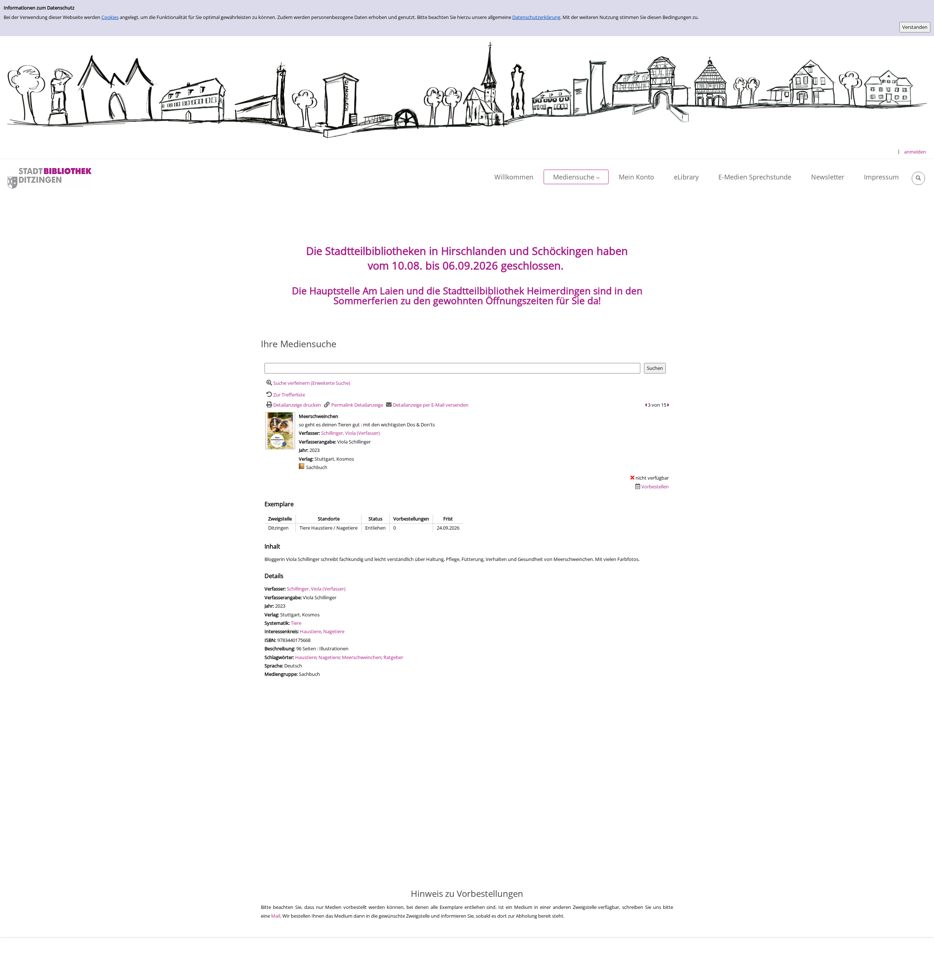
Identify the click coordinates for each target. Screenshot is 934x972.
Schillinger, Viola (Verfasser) (350, 433)
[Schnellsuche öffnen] (918, 178)
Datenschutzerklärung (536, 17)
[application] (576, 177)
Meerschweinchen (361, 657)
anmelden (915, 151)
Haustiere (310, 631)
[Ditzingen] (49, 177)
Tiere (296, 623)
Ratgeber (393, 657)
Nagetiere (333, 631)
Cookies (110, 17)
